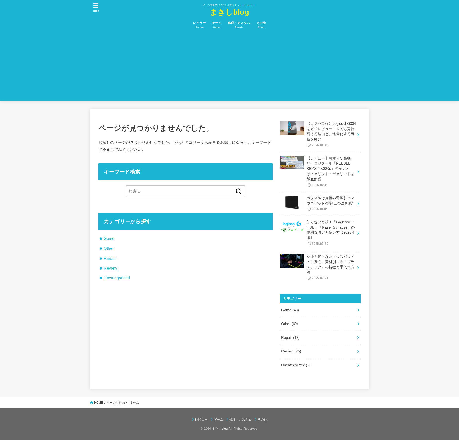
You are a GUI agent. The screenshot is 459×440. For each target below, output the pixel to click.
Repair (110, 258)
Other (109, 248)
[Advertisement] (229, 67)
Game (109, 238)
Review (110, 268)
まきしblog (229, 12)
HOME (98, 402)
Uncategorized (117, 278)
